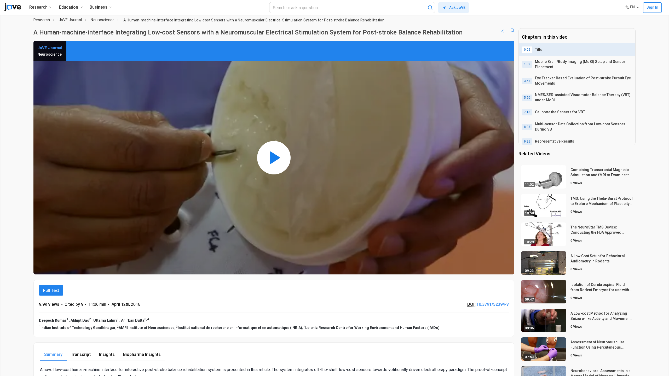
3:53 (527, 81)
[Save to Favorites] (512, 30)
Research (41, 20)
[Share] (503, 30)
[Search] (430, 7)
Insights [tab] (107, 354)
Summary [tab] (53, 354)
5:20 (527, 97)
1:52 (527, 64)
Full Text (51, 290)
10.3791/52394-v (492, 304)
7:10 (527, 112)
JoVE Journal (70, 20)
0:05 (527, 49)
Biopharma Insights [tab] (142, 354)
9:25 (527, 141)
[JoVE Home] (12, 7)
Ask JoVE (457, 7)
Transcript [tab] (81, 354)
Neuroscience (102, 20)
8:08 (527, 127)
